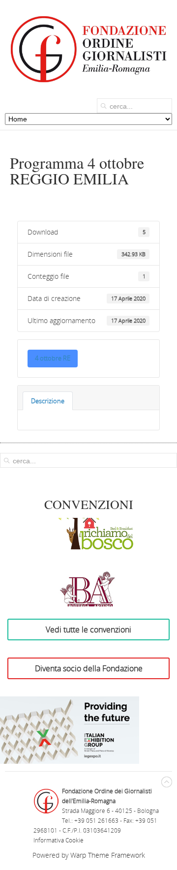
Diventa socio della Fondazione (89, 668)
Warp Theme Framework (107, 855)
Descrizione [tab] (47, 400)
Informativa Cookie (58, 840)
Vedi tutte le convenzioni (88, 629)
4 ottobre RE (52, 358)
